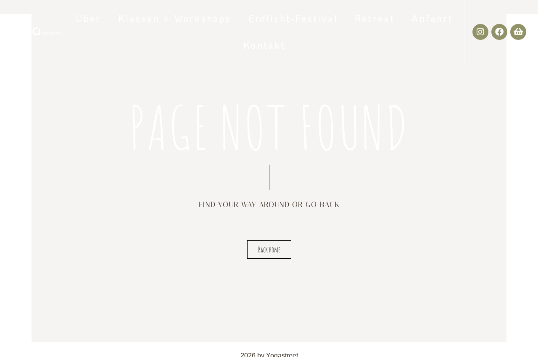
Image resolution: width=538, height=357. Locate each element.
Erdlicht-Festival (293, 18)
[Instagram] (480, 32)
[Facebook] (499, 32)
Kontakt (264, 45)
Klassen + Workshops (175, 18)
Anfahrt (432, 18)
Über (88, 18)
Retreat (375, 18)
